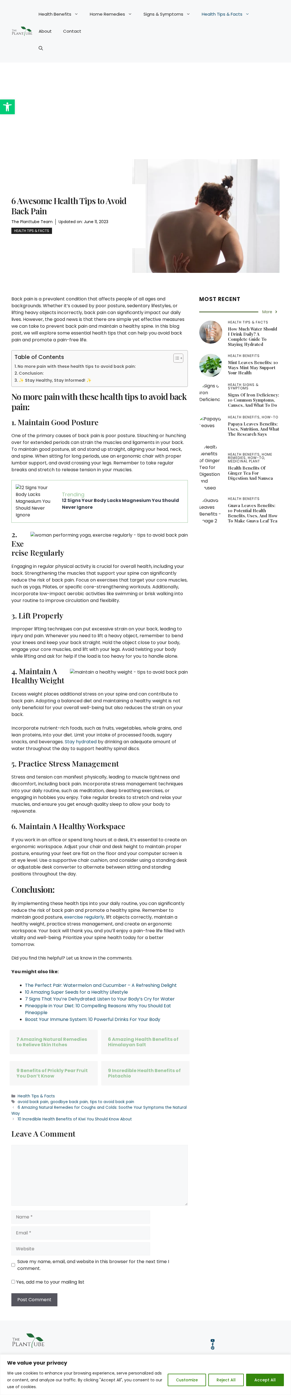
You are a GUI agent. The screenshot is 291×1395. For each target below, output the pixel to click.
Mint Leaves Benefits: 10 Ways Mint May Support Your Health (253, 367)
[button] (7, 106)
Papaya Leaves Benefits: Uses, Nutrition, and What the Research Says (253, 429)
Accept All (265, 1380)
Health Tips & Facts (222, 14)
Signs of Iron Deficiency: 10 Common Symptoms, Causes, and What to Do (253, 400)
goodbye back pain (69, 1102)
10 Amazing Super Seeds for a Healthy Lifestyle (76, 992)
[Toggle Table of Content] (175, 358)
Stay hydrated (81, 741)
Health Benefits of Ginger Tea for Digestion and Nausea (250, 473)
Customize (187, 1380)
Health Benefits (55, 14)
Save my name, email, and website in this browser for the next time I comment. (93, 1265)
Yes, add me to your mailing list (49, 1282)
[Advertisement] (145, 105)
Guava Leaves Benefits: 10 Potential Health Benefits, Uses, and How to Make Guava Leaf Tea (253, 513)
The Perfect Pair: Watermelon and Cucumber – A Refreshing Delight (101, 985)
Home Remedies (107, 14)
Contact (72, 31)
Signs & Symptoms (163, 14)
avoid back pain (33, 1102)
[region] (145, 1374)
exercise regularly (84, 917)
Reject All (226, 1380)
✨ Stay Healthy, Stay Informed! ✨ (55, 380)
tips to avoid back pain (112, 1102)
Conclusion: (31, 373)
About (45, 31)
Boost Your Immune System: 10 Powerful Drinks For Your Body (92, 1019)
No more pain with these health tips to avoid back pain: (77, 366)
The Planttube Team (32, 222)
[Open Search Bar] (41, 48)
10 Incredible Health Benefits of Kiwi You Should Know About (75, 1119)
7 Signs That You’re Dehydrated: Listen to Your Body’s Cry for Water (100, 999)
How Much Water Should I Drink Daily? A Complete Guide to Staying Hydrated (252, 336)
